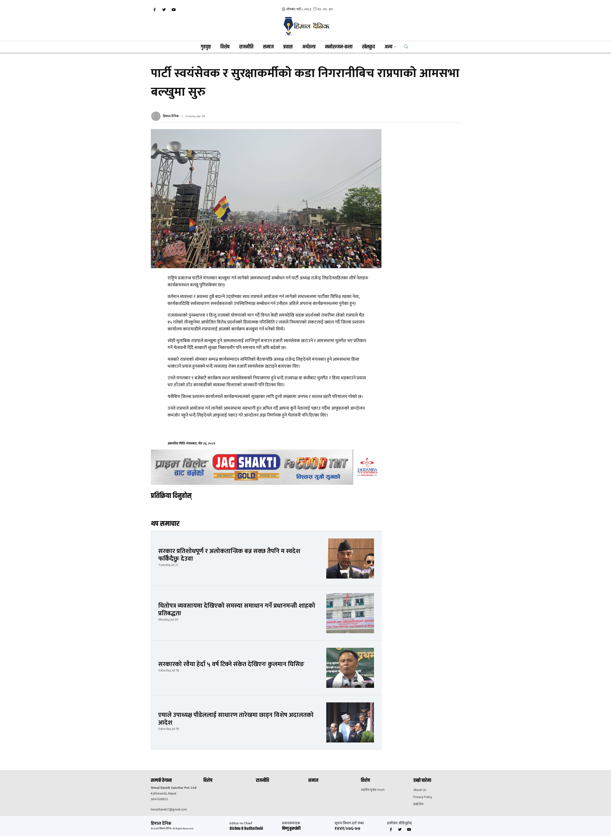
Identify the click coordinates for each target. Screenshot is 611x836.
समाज (268, 47)
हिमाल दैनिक (171, 116)
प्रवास (288, 47)
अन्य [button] (388, 47)
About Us (419, 790)
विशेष (225, 47)
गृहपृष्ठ (206, 47)
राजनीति (246, 47)
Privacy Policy (422, 797)
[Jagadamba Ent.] (266, 467)
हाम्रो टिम (418, 804)
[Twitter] (164, 9)
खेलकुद (368, 47)
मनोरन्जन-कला (339, 47)
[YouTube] (173, 9)
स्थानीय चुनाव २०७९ (373, 790)
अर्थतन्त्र (309, 47)
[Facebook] (154, 9)
